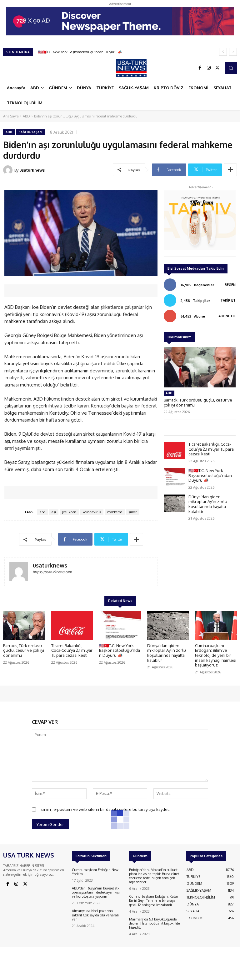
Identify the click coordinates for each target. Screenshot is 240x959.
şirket (132, 512)
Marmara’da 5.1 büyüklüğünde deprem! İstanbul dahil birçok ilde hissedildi (154, 923)
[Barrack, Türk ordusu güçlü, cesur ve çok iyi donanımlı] (200, 367)
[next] (233, 52)
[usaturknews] (8, 170)
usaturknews (32, 170)
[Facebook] (200, 68)
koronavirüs (91, 512)
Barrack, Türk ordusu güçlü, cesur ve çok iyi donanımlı (198, 402)
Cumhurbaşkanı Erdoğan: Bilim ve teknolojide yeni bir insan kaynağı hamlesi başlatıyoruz (215, 655)
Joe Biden (69, 512)
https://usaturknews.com (52, 572)
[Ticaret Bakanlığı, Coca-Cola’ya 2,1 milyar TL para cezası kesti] (174, 450)
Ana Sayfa (11, 116)
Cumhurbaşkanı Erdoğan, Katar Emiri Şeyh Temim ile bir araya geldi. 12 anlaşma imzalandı (153, 900)
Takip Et (228, 300)
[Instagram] (208, 68)
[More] (230, 169)
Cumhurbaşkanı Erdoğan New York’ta (95, 872)
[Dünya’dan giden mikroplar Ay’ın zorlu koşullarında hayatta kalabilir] (174, 503)
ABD (26, 116)
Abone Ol (227, 316)
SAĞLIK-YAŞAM (31, 132)
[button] (231, 68)
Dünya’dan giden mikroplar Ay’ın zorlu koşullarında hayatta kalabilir (91, 52)
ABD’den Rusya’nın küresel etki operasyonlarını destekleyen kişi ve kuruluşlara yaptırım (96, 892)
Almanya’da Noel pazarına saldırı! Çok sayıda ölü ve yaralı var (95, 915)
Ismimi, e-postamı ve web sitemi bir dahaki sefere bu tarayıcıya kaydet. (105, 809)
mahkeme (114, 512)
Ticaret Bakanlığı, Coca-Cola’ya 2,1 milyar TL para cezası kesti (211, 449)
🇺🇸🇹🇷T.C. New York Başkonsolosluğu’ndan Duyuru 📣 (210, 475)
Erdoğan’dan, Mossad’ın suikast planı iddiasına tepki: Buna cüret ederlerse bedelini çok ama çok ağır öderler (154, 876)
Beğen (230, 285)
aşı (54, 512)
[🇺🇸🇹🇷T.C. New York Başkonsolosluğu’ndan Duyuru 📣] (174, 476)
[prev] (223, 52)
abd (42, 512)
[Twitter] (217, 68)
